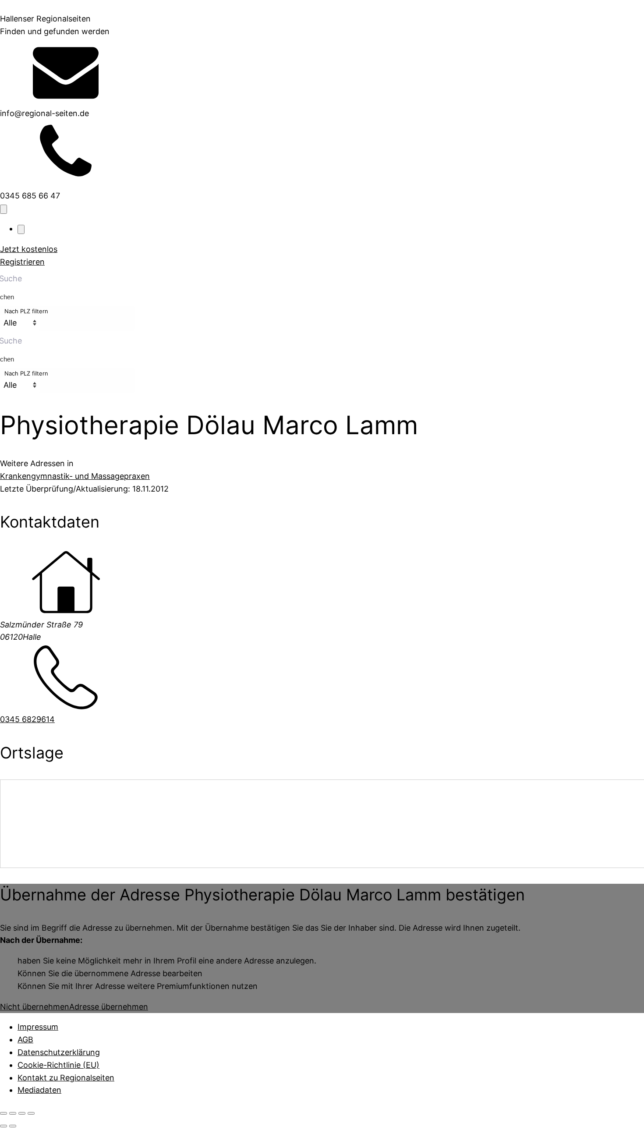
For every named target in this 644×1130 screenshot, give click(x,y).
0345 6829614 (27, 719)
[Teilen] (21, 1113)
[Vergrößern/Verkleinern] (3, 1113)
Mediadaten (39, 1090)
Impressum (38, 1026)
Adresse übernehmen (108, 1006)
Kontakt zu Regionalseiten (66, 1077)
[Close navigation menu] (21, 229)
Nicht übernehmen (34, 1006)
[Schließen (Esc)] (31, 1113)
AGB (25, 1039)
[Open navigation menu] (3, 209)
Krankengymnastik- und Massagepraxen (75, 476)
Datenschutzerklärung (59, 1052)
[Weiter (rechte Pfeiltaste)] (12, 1126)
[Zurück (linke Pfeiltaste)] (3, 1126)
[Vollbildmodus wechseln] (12, 1113)
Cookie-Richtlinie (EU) (58, 1065)
